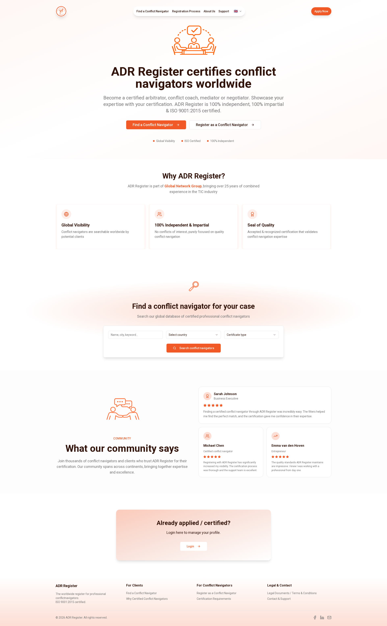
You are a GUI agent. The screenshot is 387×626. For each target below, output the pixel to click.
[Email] (329, 618)
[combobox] (193, 335)
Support (223, 11)
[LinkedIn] (322, 618)
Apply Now (321, 11)
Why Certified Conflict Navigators (147, 598)
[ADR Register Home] (61, 11)
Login (190, 546)
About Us (209, 11)
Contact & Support (279, 598)
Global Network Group (183, 186)
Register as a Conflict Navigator (222, 125)
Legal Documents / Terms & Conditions (292, 593)
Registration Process (186, 11)
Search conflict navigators (196, 348)
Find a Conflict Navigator (152, 11)
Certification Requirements (214, 598)
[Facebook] (315, 618)
